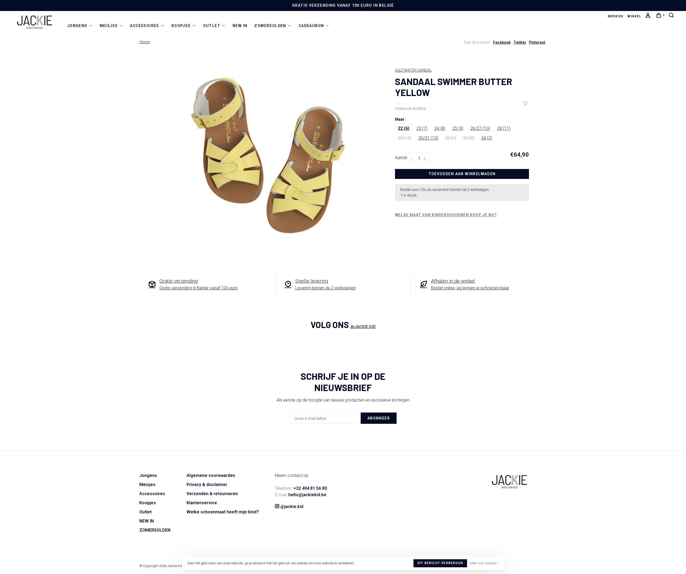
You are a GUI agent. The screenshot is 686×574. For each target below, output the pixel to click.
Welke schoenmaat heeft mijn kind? (223, 511)
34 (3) (486, 138)
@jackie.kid (363, 326)
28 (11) (503, 128)
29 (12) (404, 138)
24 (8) (439, 128)
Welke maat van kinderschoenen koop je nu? (446, 215)
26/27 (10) (480, 128)
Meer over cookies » (484, 563)
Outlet (211, 26)
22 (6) (403, 128)
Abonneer (378, 418)
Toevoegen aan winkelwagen (462, 174)
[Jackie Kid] (509, 481)
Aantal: (401, 157)
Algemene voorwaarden (211, 475)
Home (144, 42)
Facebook (502, 42)
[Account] (649, 16)
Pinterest (537, 42)
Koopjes (181, 26)
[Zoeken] (672, 16)
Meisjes (109, 26)
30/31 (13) (428, 138)
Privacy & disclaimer (207, 484)
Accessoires (144, 26)
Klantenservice (202, 502)
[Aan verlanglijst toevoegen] (525, 103)
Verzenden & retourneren (212, 493)
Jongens (77, 26)
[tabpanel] (268, 155)
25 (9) (457, 128)
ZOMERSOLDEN (270, 26)
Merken (615, 16)
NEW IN (240, 26)
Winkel (634, 16)
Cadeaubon (311, 26)
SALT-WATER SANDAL (413, 70)
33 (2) (468, 138)
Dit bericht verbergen (440, 563)
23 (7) (421, 128)
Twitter (519, 42)
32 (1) (450, 138)
